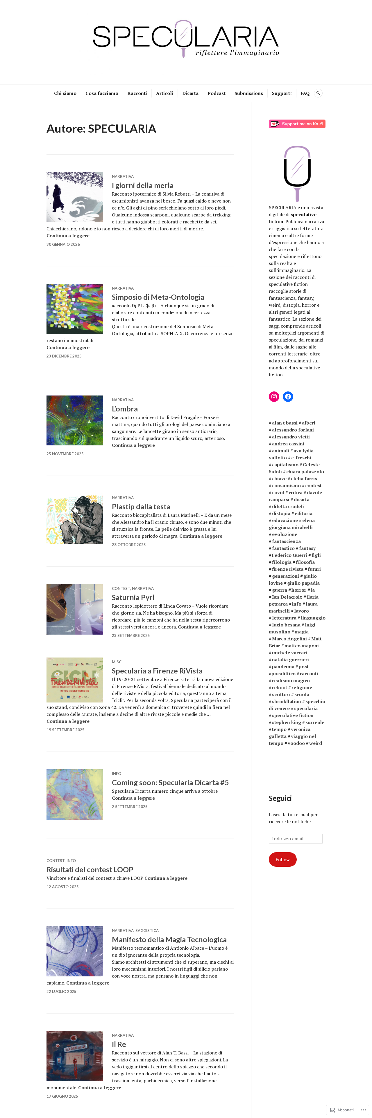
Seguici (280, 798)
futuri (314, 569)
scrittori (281, 694)
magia (302, 631)
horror (298, 590)
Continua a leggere (68, 235)
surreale (314, 722)
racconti (309, 673)
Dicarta (190, 93)
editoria (303, 513)
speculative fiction (293, 715)
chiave (279, 478)
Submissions (249, 93)
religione (301, 687)
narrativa (123, 176)
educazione (285, 520)
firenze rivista (287, 569)
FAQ (305, 93)
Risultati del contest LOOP (89, 869)
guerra (279, 590)
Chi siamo (65, 93)
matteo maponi (302, 645)
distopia (281, 513)
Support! (282, 93)
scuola (301, 694)
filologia (281, 562)
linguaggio (313, 618)
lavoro (301, 611)
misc (116, 662)
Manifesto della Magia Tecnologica (169, 939)
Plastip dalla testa (141, 506)
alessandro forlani (293, 430)
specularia (306, 708)
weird (315, 743)
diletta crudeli (288, 506)
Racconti (137, 93)
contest (121, 588)
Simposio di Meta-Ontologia (158, 296)
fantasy (307, 548)
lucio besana (286, 625)
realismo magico (291, 680)
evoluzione (284, 534)
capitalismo (285, 464)
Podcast (217, 93)
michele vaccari (289, 652)
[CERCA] (318, 93)
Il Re (119, 1044)
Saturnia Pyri (133, 597)
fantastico (283, 548)
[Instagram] (274, 396)
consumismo (286, 485)
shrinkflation (286, 701)
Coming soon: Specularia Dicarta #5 (170, 782)
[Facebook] (288, 396)
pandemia (283, 666)
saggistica (147, 930)
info (116, 773)
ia (313, 590)
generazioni (285, 576)
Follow (283, 859)
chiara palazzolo (305, 471)
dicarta (302, 499)
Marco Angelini (289, 638)
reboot (279, 687)
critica (296, 492)
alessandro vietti (291, 437)
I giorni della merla (143, 185)
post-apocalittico (289, 670)
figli (316, 555)
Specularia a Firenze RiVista (157, 670)
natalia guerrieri (290, 659)
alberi (308, 423)
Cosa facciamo (101, 93)
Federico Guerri (289, 555)
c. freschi (301, 457)
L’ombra (125, 408)
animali (280, 450)
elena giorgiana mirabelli (292, 523)
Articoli (164, 93)
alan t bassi (285, 423)
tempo (279, 729)
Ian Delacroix (287, 597)
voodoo (296, 743)
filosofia (305, 562)
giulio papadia (303, 583)
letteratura (284, 618)
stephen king (286, 722)
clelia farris (304, 478)
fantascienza (286, 541)
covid (278, 492)
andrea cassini (288, 443)
